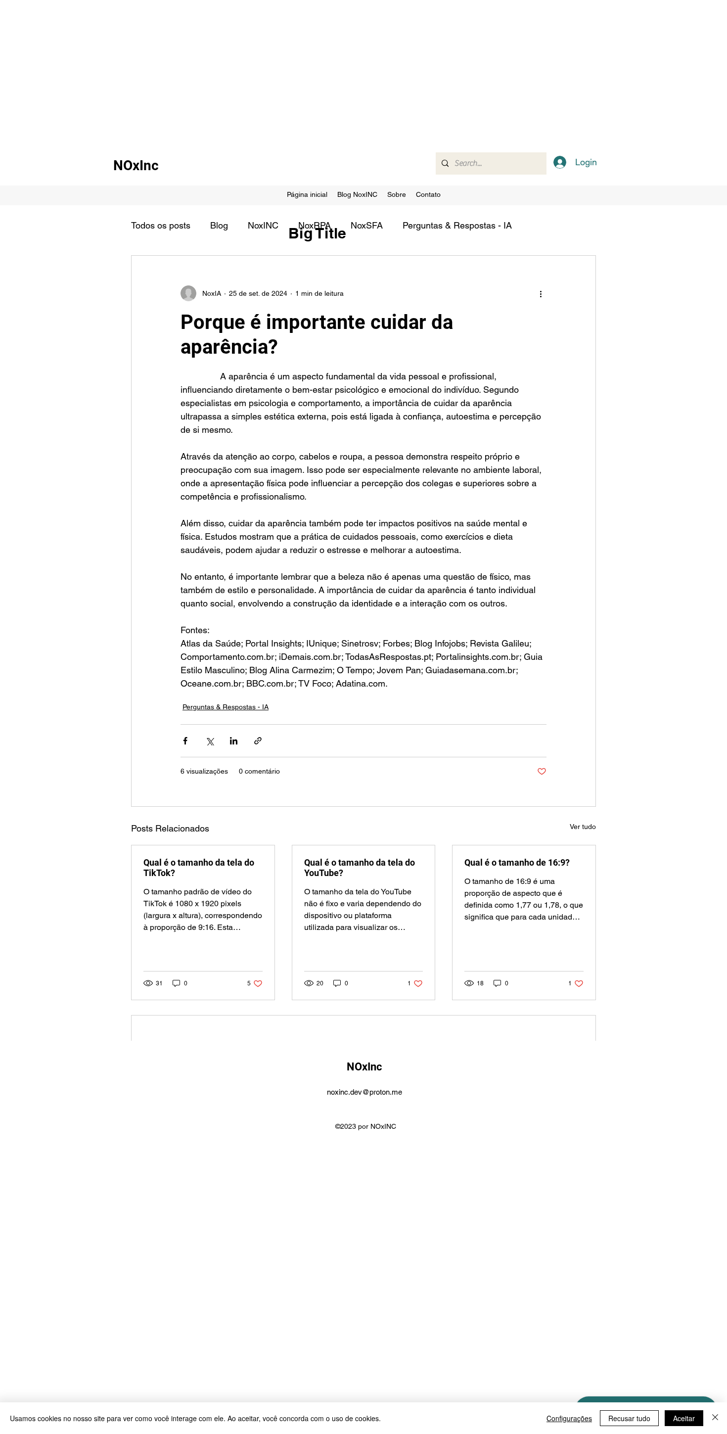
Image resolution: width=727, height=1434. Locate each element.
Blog (219, 225)
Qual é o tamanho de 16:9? (517, 862)
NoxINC (263, 225)
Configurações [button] (569, 1418)
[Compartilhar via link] (258, 740)
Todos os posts (160, 225)
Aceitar (684, 1418)
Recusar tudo (629, 1418)
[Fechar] (715, 1418)
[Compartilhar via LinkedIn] (233, 740)
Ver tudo (583, 827)
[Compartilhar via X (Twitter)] (209, 740)
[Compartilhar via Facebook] (185, 740)
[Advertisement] (296, 69)
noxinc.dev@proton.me (364, 1092)
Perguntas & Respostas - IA (457, 225)
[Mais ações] (540, 293)
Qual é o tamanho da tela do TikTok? (198, 867)
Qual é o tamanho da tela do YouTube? (359, 867)
